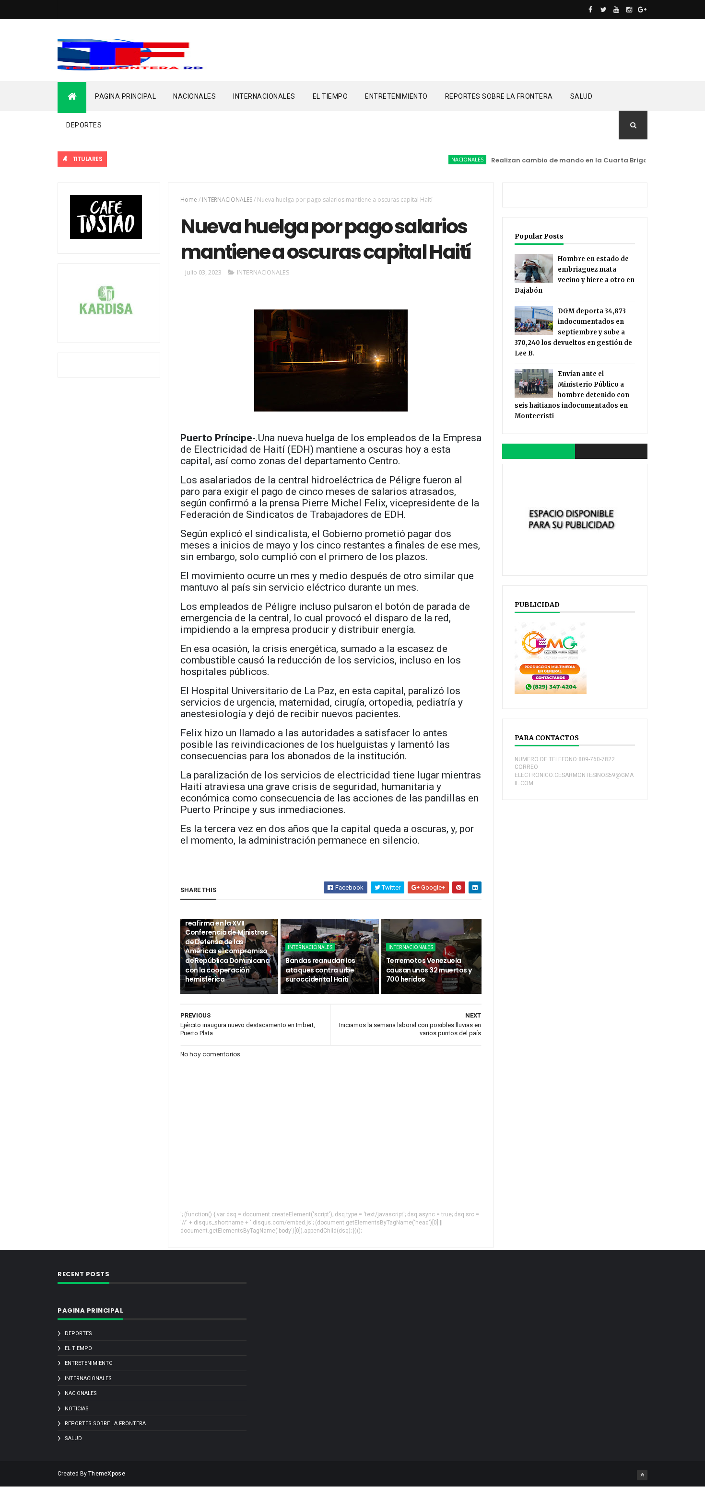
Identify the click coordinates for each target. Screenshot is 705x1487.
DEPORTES (84, 125)
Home (188, 199)
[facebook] (590, 9)
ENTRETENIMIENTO (396, 96)
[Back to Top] (642, 1475)
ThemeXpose (106, 1473)
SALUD (581, 96)
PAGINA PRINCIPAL (125, 96)
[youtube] (616, 9)
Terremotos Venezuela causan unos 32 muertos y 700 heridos (429, 970)
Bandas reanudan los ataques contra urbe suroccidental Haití (320, 970)
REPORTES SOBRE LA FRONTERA (499, 96)
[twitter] (603, 9)
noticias (77, 1409)
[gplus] (642, 9)
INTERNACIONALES (264, 96)
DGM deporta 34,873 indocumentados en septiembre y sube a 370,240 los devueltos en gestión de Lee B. (573, 332)
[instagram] (629, 9)
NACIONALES (194, 96)
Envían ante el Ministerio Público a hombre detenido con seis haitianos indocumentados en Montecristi (572, 395)
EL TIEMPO (330, 96)
